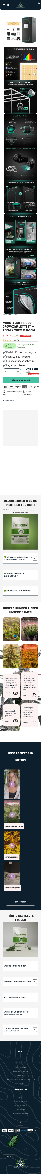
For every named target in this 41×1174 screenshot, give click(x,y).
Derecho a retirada (20, 1105)
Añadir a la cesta (21, 380)
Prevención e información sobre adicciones (20, 1079)
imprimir (20, 1097)
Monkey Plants (10, 315)
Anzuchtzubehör (20, 1063)
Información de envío (20, 1113)
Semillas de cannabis (20, 1059)
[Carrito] (37, 5)
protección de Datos (20, 1101)
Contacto (21, 1083)
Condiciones (20, 1109)
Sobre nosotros (20, 1067)
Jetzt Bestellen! (20, 901)
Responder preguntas (20, 1071)
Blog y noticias (21, 1075)
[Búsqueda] (8, 5)
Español (8, 1156)
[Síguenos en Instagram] (20, 1122)
